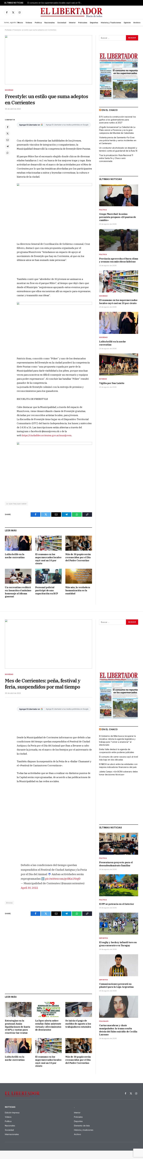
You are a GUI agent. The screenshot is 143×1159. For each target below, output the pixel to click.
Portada (8, 30)
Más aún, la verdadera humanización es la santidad (77, 590)
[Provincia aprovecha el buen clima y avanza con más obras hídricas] (118, 240)
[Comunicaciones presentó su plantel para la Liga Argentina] (118, 965)
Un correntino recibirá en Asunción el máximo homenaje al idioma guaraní (18, 592)
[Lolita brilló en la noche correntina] (18, 543)
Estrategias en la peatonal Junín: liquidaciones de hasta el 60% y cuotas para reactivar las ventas (17, 1026)
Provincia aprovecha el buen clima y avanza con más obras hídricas (118, 260)
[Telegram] (7, 146)
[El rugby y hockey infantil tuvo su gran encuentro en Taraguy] (118, 924)
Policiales (82, 22)
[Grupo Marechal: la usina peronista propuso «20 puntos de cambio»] (118, 195)
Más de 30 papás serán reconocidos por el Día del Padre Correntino (78, 557)
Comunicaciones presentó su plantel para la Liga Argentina (116, 985)
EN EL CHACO (110, 110)
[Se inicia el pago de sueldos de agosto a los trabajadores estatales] (78, 1009)
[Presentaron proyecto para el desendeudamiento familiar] (118, 844)
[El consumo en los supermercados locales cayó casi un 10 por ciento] (48, 543)
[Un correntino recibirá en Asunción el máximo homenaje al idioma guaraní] (18, 576)
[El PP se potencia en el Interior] (118, 885)
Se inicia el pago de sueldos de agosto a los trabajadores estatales (78, 1023)
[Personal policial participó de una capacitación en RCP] (48, 576)
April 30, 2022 (29, 887)
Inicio (20, 22)
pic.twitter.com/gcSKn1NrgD (62, 878)
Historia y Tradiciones (111, 22)
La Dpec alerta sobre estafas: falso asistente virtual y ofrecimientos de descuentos (48, 1025)
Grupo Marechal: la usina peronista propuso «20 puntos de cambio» (117, 217)
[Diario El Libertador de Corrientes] (71, 12)
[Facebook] (7, 127)
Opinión (127, 22)
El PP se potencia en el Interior (116, 904)
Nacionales (49, 22)
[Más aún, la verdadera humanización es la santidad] (78, 576)
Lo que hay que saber (16, 503)
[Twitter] (7, 133)
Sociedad (61, 22)
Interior (72, 22)
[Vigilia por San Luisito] (118, 364)
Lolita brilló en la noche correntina (43, 3)
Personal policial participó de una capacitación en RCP (46, 590)
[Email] (7, 140)
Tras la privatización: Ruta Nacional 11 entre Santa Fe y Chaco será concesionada (116, 158)
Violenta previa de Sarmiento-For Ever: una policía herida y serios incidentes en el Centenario (117, 140)
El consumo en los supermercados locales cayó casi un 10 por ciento (48, 559)
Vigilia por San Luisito (111, 383)
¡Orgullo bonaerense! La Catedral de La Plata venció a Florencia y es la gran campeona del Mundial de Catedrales (117, 130)
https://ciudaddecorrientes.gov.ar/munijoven (47, 435)
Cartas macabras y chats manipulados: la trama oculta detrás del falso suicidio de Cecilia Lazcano (118, 1030)
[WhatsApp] (7, 152)
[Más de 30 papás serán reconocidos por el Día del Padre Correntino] (78, 543)
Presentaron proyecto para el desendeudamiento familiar (116, 864)
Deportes (94, 22)
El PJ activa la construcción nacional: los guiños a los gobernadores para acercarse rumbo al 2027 (117, 120)
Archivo (136, 22)
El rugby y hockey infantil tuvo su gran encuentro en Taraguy (118, 944)
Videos (29, 22)
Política (38, 22)
